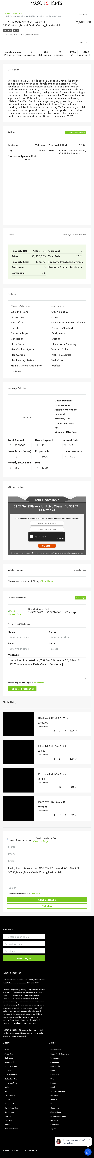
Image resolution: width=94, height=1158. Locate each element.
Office (52, 1070)
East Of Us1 (17, 322)
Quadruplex (55, 1108)
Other (54, 317)
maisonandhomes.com (18, 983)
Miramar (8, 1116)
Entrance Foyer (20, 333)
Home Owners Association (26, 365)
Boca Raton (9, 1120)
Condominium (17, 13)
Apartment (54, 1062)
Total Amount (16, 440)
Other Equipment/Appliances (68, 322)
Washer (55, 365)
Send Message (47, 900)
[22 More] (77, 45)
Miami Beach (9, 1054)
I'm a (52, 643)
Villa (52, 1079)
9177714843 (54, 612)
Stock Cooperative (57, 1091)
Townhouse (54, 1058)
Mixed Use (54, 1099)
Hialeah (8, 1087)
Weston (7, 1124)
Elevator (15, 328)
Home (7, 13)
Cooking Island (20, 312)
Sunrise (7, 1099)
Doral (7, 1091)
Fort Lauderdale (11, 1074)
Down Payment (44, 440)
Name (11, 632)
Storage (56, 339)
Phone (52, 632)
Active (15, 30)
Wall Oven (57, 360)
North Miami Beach (12, 1108)
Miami (7, 1050)
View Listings (80, 598)
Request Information (22, 689)
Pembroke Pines (11, 1083)
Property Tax (43, 451)
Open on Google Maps (76, 132)
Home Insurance (72, 451)
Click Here (46, 581)
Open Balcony (59, 312)
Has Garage (18, 355)
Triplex (53, 1129)
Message (13, 655)
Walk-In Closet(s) (61, 355)
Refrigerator (58, 333)
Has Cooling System (23, 349)
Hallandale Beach (11, 1079)
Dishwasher (17, 317)
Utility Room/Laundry (63, 344)
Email (11, 643)
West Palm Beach (11, 1129)
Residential (7, 30)
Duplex (53, 1083)
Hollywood (9, 1058)
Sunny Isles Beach (11, 1066)
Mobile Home (55, 1112)
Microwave (57, 306)
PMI (37, 462)
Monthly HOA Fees (19, 462)
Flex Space (54, 1120)
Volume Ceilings (61, 349)
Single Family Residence (59, 1054)
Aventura (8, 1070)
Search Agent (24, 958)
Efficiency (54, 1104)
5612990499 (35, 612)
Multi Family (55, 1066)
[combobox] (67, 648)
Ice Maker (17, 371)
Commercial (55, 1124)
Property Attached (62, 328)
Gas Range (17, 339)
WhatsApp (71, 612)
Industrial (54, 1095)
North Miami (9, 1112)
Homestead (9, 1062)
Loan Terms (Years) (19, 451)
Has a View (17, 344)
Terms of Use (39, 682)
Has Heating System (22, 360)
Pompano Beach (11, 1104)
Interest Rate (70, 440)
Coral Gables (10, 1095)
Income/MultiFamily (58, 1116)
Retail (52, 1087)
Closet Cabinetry (21, 306)
